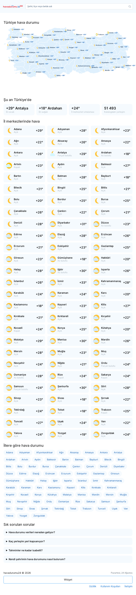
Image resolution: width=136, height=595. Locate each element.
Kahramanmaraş (113, 480)
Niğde (36, 501)
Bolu (20, 466)
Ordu (49, 501)
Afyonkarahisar (44, 452)
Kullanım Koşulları (110, 586)
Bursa (45, 466)
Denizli (103, 466)
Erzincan (50, 473)
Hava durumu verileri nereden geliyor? (32, 532)
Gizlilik (92, 586)
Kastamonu (54, 487)
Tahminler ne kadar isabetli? (26, 550)
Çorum (90, 466)
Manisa (82, 494)
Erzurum (65, 473)
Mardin (96, 494)
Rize (77, 501)
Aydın (38, 459)
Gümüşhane (12, 480)
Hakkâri (30, 480)
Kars (39, 487)
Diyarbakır (119, 466)
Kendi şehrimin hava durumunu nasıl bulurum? (37, 559)
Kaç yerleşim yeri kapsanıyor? (27, 541)
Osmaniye (63, 501)
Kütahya (52, 494)
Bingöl (121, 459)
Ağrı (61, 452)
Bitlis (8, 466)
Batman (79, 459)
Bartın (65, 459)
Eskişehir (82, 473)
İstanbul (82, 480)
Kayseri (71, 487)
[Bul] (129, 6)
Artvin (25, 459)
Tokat (73, 508)
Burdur (32, 466)
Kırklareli (111, 487)
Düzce (9, 473)
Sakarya (90, 501)
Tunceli (102, 508)
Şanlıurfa (121, 501)
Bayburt (94, 459)
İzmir (95, 480)
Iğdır (55, 480)
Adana (9, 452)
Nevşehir (22, 501)
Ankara (103, 452)
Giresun (115, 473)
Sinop (20, 508)
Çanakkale (60, 466)
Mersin (110, 494)
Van (126, 508)
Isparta (68, 480)
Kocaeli (24, 494)
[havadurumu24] (13, 6)
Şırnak (44, 508)
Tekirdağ (59, 508)
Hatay (43, 480)
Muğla (123, 494)
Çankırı (76, 466)
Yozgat (23, 515)
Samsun (105, 501)
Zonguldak (39, 515)
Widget (68, 579)
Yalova (9, 515)
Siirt (8, 508)
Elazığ (36, 473)
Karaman (26, 487)
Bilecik (107, 459)
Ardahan (10, 459)
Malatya (67, 494)
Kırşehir (10, 494)
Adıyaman (24, 452)
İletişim (128, 586)
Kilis (83, 487)
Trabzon (87, 508)
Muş (8, 501)
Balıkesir (51, 459)
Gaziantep (98, 473)
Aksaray (74, 452)
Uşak (114, 508)
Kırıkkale (96, 487)
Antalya (118, 452)
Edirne (22, 473)
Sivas (32, 508)
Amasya (89, 452)
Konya (38, 494)
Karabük (10, 487)
